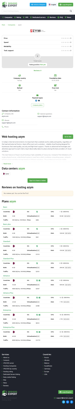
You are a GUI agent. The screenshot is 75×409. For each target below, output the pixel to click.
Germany (47, 369)
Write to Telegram (39, 4)
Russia (46, 357)
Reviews (53, 17)
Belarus (46, 363)
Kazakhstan (48, 366)
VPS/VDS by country (10, 369)
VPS (26, 17)
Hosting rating (8, 371)
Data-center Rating (9, 377)
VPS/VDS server (8, 363)
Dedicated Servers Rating (11, 374)
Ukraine (46, 360)
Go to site (68, 136)
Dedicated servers (39, 17)
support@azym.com (44, 116)
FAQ (61, 17)
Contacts (6, 360)
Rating (19, 17)
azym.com (5, 116)
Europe (46, 371)
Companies (8, 17)
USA (45, 374)
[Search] (70, 11)
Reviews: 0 (37, 70)
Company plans (37, 105)
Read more (7, 164)
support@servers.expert (64, 398)
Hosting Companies (9, 366)
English (53, 4)
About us (6, 357)
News (69, 17)
